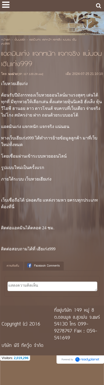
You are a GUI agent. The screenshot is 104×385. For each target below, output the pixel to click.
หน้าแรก (5, 40)
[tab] (13, 266)
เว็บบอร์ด (19, 40)
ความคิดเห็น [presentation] (13, 266)
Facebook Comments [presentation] (47, 266)
